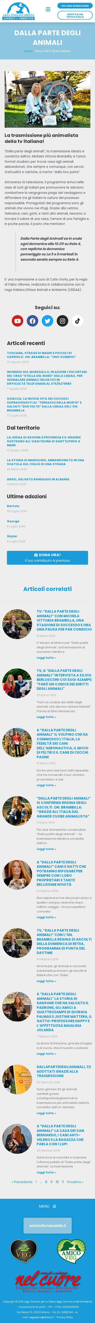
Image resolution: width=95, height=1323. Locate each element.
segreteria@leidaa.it (41, 1317)
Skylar (12, 536)
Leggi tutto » (46, 658)
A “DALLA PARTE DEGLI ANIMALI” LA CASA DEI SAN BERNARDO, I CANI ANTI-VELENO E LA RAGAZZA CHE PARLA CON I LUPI (60, 1135)
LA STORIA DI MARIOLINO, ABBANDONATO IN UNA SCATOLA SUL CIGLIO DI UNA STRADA (45, 462)
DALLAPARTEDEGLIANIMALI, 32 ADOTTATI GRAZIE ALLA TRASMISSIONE (64, 1071)
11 (63, 1182)
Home (29, 51)
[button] (48, 9)
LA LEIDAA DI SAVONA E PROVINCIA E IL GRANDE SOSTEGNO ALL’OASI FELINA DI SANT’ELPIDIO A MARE (44, 441)
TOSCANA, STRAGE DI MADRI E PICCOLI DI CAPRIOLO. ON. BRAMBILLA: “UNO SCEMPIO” (41, 355)
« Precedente (22, 1182)
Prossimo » (75, 1182)
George (13, 521)
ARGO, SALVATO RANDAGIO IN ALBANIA (38, 479)
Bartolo (13, 506)
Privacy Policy (64, 1317)
